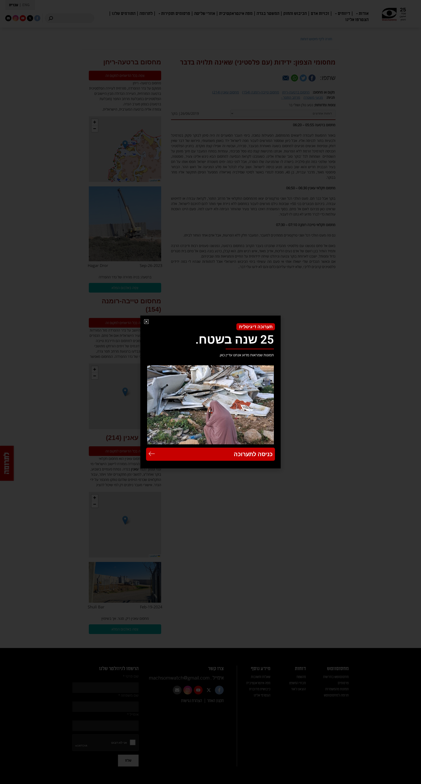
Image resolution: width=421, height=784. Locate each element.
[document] (210, 392)
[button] (146, 321)
